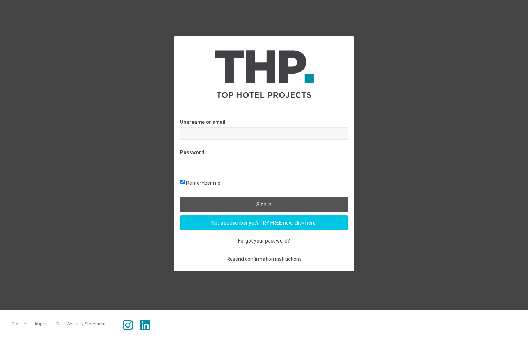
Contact (19, 323)
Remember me (203, 183)
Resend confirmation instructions (264, 259)
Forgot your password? (264, 241)
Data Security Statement (81, 323)
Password (192, 152)
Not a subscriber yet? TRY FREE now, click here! (264, 223)
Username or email (203, 122)
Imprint (42, 323)
